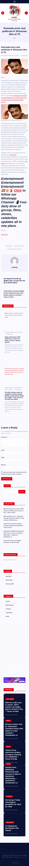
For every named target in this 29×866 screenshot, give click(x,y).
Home (14, 38)
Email (3, 457)
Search (7, 485)
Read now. (13, 155)
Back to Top (15, 863)
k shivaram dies (19, 246)
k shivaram (9, 246)
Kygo (12, 332)
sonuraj (14, 267)
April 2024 (8, 576)
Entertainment (4, 55)
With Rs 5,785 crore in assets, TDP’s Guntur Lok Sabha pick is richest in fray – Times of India (14, 510)
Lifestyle (8, 608)
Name (3, 450)
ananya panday (18, 387)
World (7, 616)
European (7, 332)
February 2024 (10, 583)
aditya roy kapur (9, 387)
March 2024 (9, 580)
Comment (4, 437)
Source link (4, 234)
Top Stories (9, 612)
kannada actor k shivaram (15, 249)
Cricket (8, 601)
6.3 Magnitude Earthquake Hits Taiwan (12, 828)
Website (3, 464)
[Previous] (21, 689)
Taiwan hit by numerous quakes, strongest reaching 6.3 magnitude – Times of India (14, 525)
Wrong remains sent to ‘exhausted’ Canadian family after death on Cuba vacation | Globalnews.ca (14, 518)
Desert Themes (23, 857)
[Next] (24, 689)
